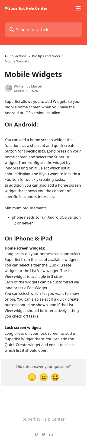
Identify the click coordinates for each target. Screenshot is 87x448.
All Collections (15, 56)
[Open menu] (78, 8)
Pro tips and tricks (46, 56)
